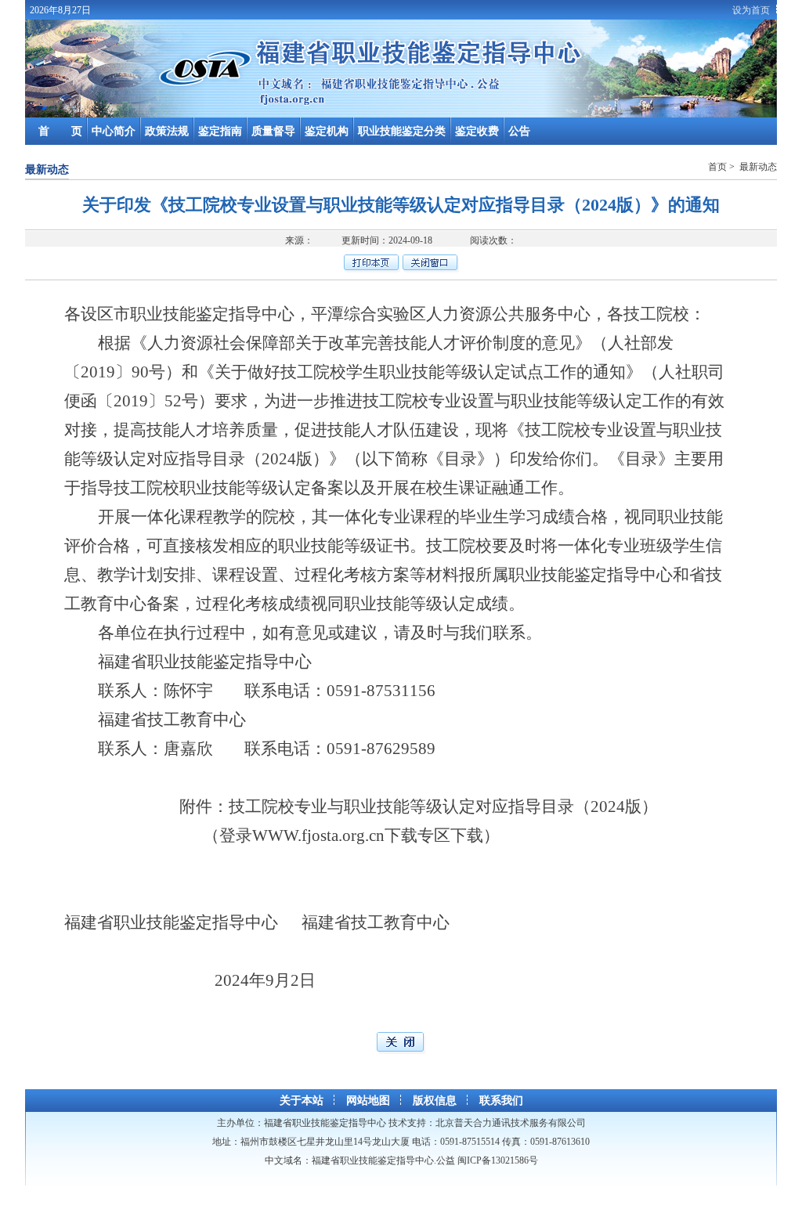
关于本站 (301, 1100)
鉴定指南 (220, 131)
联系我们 (501, 1100)
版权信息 (435, 1100)
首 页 (60, 131)
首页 (718, 166)
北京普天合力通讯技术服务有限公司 (510, 1122)
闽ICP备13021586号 (497, 1160)
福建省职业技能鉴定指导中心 (325, 1122)
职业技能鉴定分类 (402, 131)
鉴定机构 (327, 131)
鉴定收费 (477, 131)
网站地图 (368, 1100)
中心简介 (113, 131)
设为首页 (751, 10)
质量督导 (273, 131)
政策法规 (167, 131)
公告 (519, 131)
